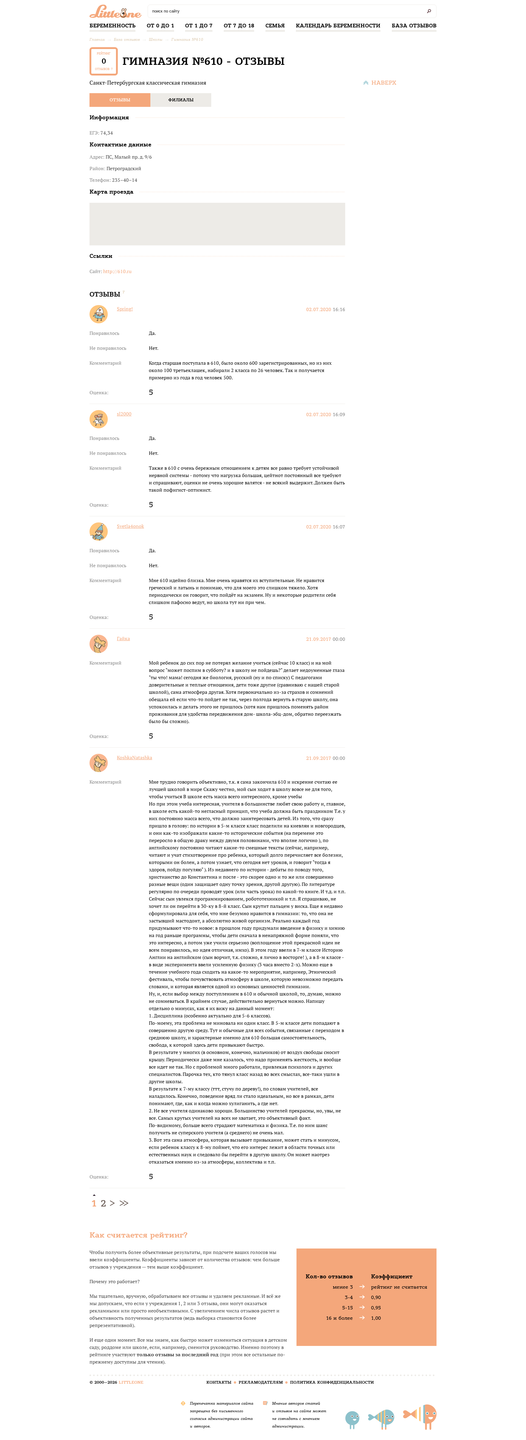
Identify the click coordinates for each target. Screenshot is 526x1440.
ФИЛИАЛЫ (181, 100)
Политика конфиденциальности (332, 1382)
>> (123, 1203)
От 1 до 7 (198, 25)
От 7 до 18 (239, 25)
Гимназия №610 (187, 39)
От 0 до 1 (160, 25)
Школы (155, 39)
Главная (97, 39)
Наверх (383, 82)
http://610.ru (117, 271)
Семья (275, 25)
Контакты (218, 1382)
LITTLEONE (131, 1382)
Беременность (112, 25)
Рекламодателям (261, 1382)
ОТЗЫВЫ (120, 100)
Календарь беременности (338, 25)
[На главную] (117, 13)
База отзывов (414, 25)
